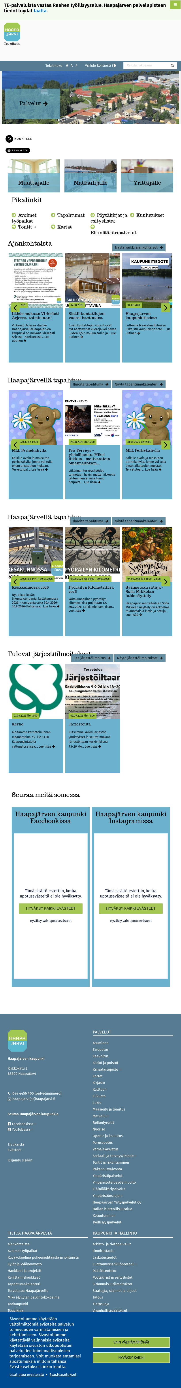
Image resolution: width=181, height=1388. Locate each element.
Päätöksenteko (104, 1271)
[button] (175, 4)
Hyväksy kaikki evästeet (50, 908)
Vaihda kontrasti (98, 65)
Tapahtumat (71, 215)
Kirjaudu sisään (20, 1160)
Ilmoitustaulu (103, 1251)
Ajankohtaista (19, 1244)
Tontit (25, 227)
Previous (15, 307)
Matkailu (100, 1116)
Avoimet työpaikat (24, 218)
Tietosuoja (101, 1304)
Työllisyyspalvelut (107, 1222)
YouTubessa (21, 1129)
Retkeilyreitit (103, 1122)
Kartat (64, 227)
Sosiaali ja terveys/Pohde (113, 1156)
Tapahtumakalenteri (24, 1284)
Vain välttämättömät (131, 1342)
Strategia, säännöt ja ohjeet (115, 1291)
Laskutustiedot (105, 1257)
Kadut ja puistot (105, 1063)
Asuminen (100, 1043)
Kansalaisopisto (106, 1069)
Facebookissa (22, 1124)
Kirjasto (99, 1083)
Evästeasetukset (62, 1374)
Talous (98, 1297)
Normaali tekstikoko (69, 65)
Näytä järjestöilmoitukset (137, 658)
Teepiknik (15, 1311)
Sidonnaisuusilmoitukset (112, 1284)
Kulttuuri (100, 1089)
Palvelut (30, 103)
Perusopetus (103, 1142)
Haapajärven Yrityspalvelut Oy (117, 1202)
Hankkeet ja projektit (24, 1271)
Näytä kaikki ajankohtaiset (136, 247)
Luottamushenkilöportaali (114, 1264)
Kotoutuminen (104, 1216)
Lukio (97, 1103)
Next (165, 307)
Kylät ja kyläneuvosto (25, 1264)
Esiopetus (100, 1049)
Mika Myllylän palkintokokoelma (34, 1297)
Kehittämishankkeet (24, 1277)
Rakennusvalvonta (107, 1169)
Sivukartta (16, 1144)
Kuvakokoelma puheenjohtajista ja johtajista (43, 1257)
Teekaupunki (18, 1304)
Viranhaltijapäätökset (110, 1311)
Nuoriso (99, 1129)
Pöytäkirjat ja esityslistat (108, 218)
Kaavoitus (100, 1056)
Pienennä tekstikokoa (74, 65)
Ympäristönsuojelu (108, 1196)
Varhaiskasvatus (105, 1149)
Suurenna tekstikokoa (64, 65)
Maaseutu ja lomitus (109, 1109)
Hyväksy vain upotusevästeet (51, 921)
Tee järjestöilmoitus (90, 658)
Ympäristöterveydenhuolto (114, 1182)
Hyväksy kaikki (131, 1357)
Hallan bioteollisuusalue (112, 1209)
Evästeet (15, 1150)
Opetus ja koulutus (108, 1136)
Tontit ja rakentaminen (111, 1162)
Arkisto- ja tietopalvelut (112, 1244)
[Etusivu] (14, 34)
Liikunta (99, 1096)
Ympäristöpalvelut (108, 1176)
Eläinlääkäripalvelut (113, 233)
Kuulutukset (150, 215)
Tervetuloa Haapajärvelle (28, 1291)
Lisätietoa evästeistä (26, 1374)
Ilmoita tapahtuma (88, 384)
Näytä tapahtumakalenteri (136, 384)
